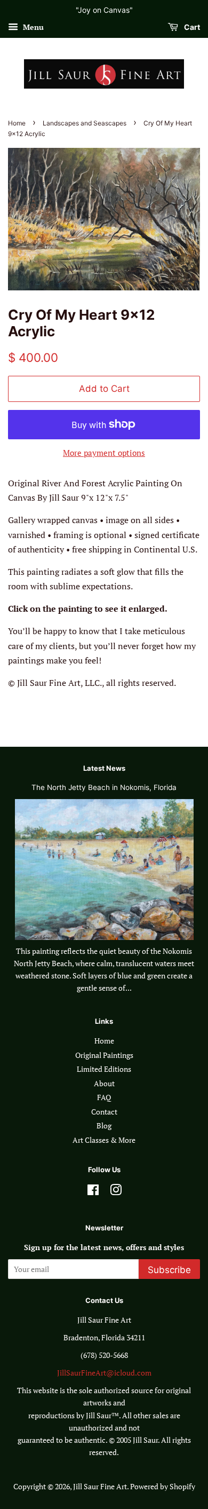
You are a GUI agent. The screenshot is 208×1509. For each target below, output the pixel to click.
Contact (104, 1112)
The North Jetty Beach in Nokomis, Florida (104, 787)
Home (17, 123)
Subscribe (169, 1270)
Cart (191, 26)
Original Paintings (104, 1055)
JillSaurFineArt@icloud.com (104, 1373)
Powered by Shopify (162, 1486)
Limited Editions (104, 1069)
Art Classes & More (104, 1140)
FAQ (104, 1097)
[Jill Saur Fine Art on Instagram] (116, 1192)
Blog (104, 1126)
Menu (32, 27)
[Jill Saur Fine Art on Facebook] (93, 1192)
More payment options (104, 452)
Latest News (104, 768)
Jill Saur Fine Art (100, 1486)
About (104, 1083)
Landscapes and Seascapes (84, 123)
